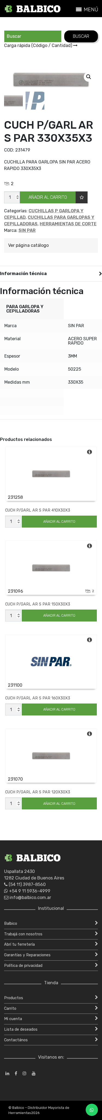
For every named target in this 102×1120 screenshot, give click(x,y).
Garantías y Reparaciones (27, 955)
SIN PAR (27, 230)
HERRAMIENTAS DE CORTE (68, 223)
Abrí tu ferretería (19, 944)
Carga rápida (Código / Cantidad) (38, 45)
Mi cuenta (13, 1019)
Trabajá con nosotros (23, 934)
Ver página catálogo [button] (28, 245)
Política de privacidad (23, 965)
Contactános (16, 1040)
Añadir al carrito (48, 197)
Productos (13, 998)
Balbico (10, 923)
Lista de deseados (21, 1029)
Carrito (10, 1008)
